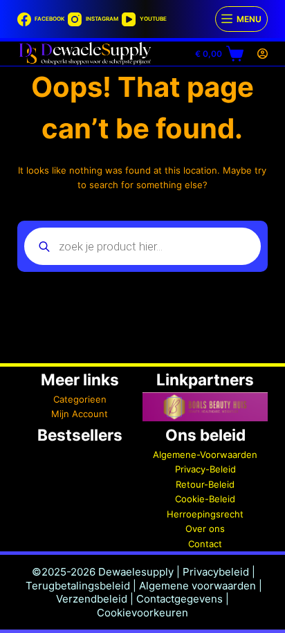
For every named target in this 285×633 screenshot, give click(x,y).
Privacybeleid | (219, 571)
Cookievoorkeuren (142, 612)
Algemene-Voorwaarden (205, 454)
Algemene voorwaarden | (200, 585)
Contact (205, 543)
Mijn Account (79, 413)
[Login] (262, 53)
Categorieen (80, 399)
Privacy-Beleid (205, 469)
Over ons (205, 528)
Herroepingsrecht (205, 514)
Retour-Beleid (205, 484)
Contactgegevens (179, 598)
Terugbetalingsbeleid (78, 585)
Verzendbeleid (91, 598)
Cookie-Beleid (205, 498)
